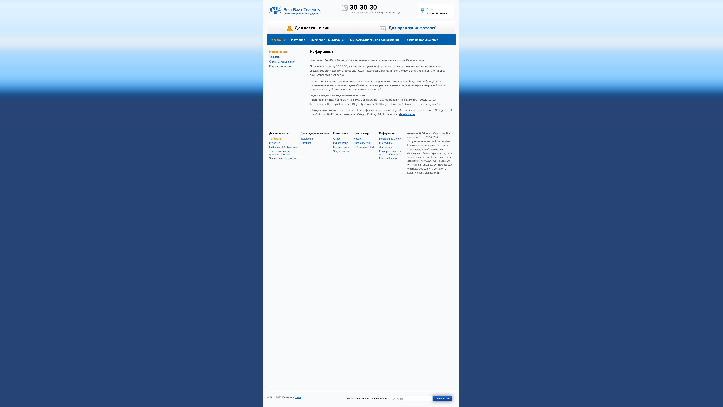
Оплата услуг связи (282, 61)
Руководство (340, 143)
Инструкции (385, 143)
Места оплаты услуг (391, 138)
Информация (278, 52)
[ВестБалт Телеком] (294, 14)
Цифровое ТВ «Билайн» (327, 40)
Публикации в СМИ (364, 147)
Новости (358, 138)
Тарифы (274, 56)
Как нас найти (341, 147)
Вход (429, 9)
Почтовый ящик (388, 158)
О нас (336, 138)
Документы (385, 147)
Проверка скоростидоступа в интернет (390, 152)
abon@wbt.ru (407, 114)
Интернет (298, 40)
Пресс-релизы (362, 143)
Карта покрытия (280, 66)
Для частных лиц (312, 28)
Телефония (278, 40)
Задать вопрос (341, 151)
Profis (298, 397)
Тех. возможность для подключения (374, 40)
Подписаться (442, 398)
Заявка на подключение (421, 40)
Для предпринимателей (413, 28)
